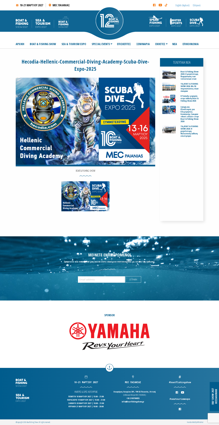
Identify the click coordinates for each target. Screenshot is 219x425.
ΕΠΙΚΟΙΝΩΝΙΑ (191, 44)
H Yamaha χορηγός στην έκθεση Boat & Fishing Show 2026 (189, 98)
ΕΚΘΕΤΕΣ (160, 44)
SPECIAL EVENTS (101, 44)
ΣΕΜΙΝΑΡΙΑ (143, 44)
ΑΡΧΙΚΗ (20, 44)
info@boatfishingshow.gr (133, 401)
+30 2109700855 (132, 398)
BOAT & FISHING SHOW (43, 44)
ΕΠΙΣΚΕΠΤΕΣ (124, 44)
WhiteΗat (200, 422)
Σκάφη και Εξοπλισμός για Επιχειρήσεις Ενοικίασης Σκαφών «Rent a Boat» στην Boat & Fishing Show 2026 (190, 114)
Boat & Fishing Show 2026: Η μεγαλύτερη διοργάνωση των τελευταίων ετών (189, 75)
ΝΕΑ (174, 44)
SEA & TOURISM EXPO (74, 44)
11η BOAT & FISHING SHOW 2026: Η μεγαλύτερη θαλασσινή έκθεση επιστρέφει (189, 131)
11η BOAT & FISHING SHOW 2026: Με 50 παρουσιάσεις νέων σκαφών (189, 87)
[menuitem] (21, 43)
